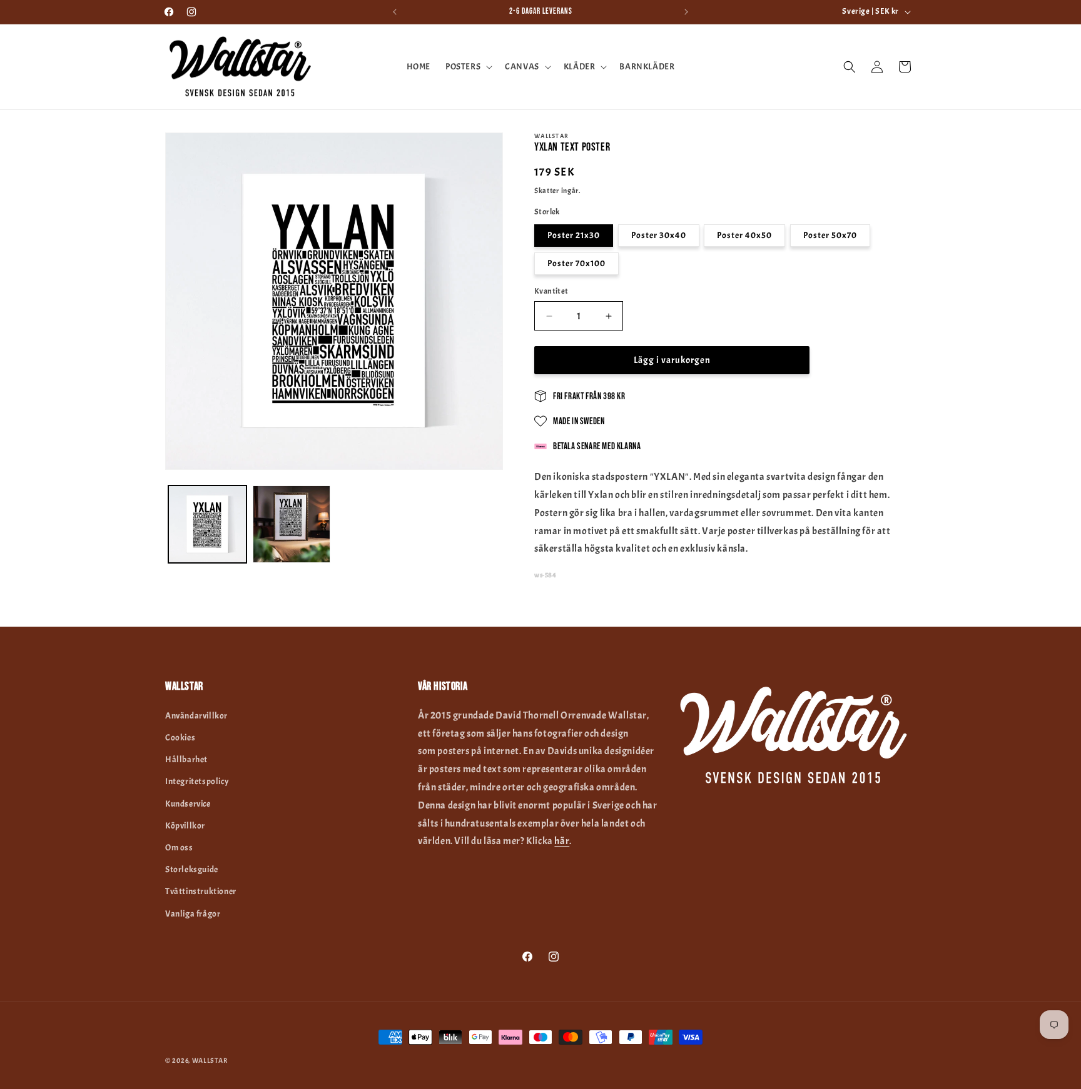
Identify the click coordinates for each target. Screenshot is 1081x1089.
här (561, 841)
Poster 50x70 (830, 235)
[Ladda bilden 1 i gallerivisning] (207, 524)
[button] (467, 67)
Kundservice (188, 803)
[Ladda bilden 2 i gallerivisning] (292, 524)
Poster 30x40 (658, 235)
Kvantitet (551, 291)
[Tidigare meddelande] (395, 12)
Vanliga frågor (192, 913)
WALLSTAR (210, 1060)
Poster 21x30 (573, 235)
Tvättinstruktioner (200, 891)
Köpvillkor (185, 825)
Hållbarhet (186, 759)
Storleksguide (191, 869)
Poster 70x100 (576, 263)
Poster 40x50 (744, 235)
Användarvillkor (196, 715)
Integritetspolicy (197, 781)
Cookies (180, 737)
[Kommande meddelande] (686, 12)
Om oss (179, 847)
